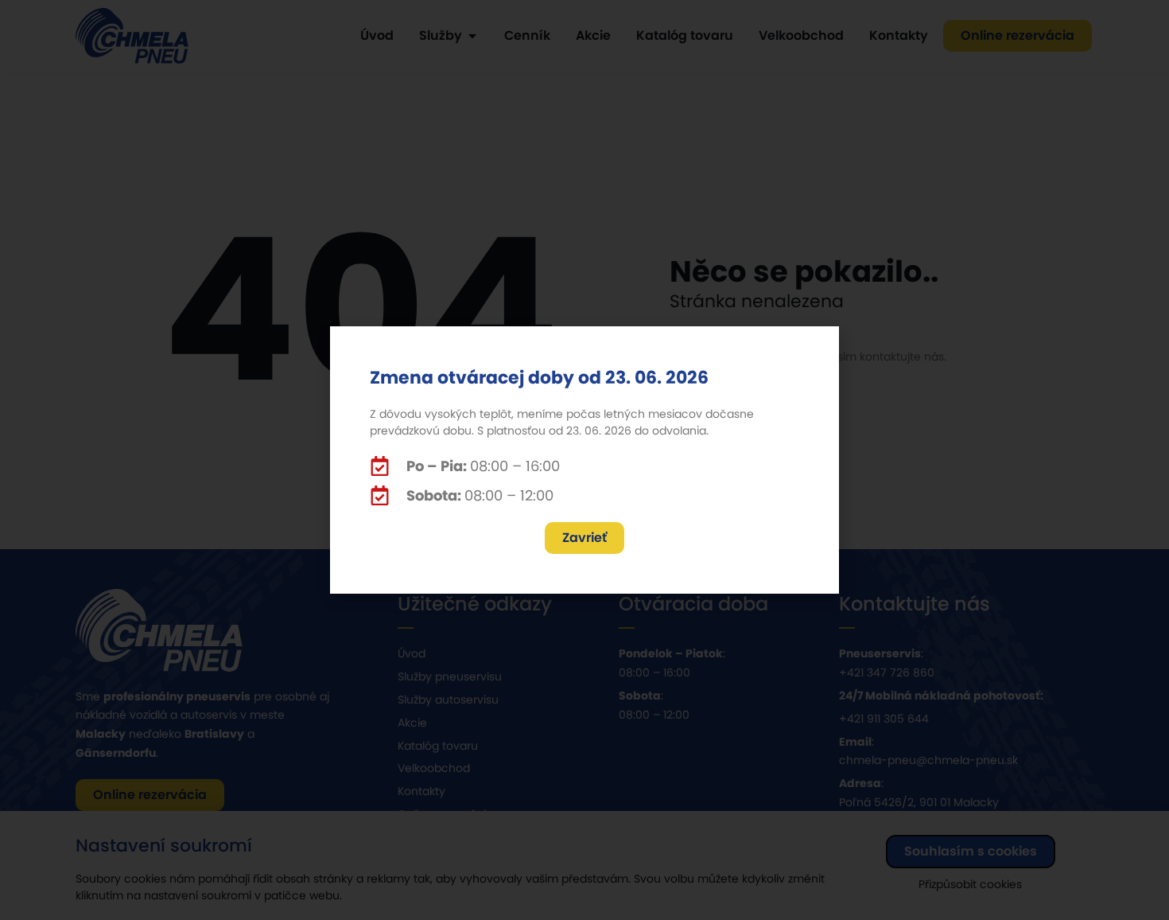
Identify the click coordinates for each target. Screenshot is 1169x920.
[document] (584, 460)
